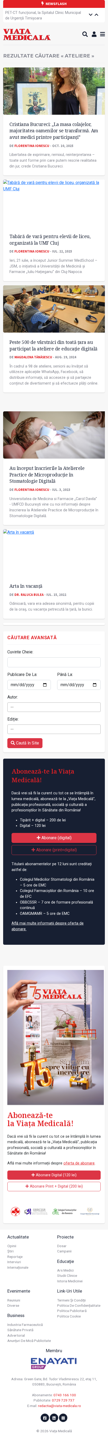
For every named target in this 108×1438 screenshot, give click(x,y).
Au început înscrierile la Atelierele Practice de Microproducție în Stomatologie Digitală (46, 474)
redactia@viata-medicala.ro (59, 1406)
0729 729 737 (63, 1400)
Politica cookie (69, 1316)
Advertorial (16, 1335)
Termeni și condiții (71, 1300)
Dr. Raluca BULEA (29, 594)
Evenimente (18, 1291)
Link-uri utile (69, 1291)
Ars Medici (65, 1270)
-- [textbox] (12, 707)
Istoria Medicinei (70, 1281)
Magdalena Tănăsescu (33, 357)
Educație (65, 1261)
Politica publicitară (72, 1311)
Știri (10, 1251)
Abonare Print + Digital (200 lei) (56, 1186)
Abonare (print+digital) (56, 849)
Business (15, 1315)
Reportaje (15, 1257)
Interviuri (14, 1262)
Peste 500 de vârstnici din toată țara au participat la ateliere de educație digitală (53, 345)
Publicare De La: (22, 674)
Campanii (64, 1251)
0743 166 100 (64, 1395)
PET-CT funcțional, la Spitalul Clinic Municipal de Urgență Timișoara (43, 16)
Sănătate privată (20, 1330)
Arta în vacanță (25, 586)
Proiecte (65, 1237)
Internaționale (17, 1267)
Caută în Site (27, 743)
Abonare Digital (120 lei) (56, 1175)
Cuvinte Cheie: (20, 651)
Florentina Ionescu (31, 146)
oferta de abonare (79, 1163)
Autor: (12, 697)
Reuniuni (13, 1300)
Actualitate (18, 1237)
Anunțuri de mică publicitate (29, 1341)
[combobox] (54, 707)
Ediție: (13, 719)
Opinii (11, 1246)
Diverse (13, 1305)
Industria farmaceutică (25, 1324)
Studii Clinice (67, 1275)
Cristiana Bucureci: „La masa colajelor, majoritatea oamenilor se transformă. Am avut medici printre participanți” (53, 130)
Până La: (65, 674)
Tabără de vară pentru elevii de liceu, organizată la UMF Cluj (49, 239)
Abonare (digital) (56, 837)
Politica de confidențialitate (78, 1305)
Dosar (62, 1246)
